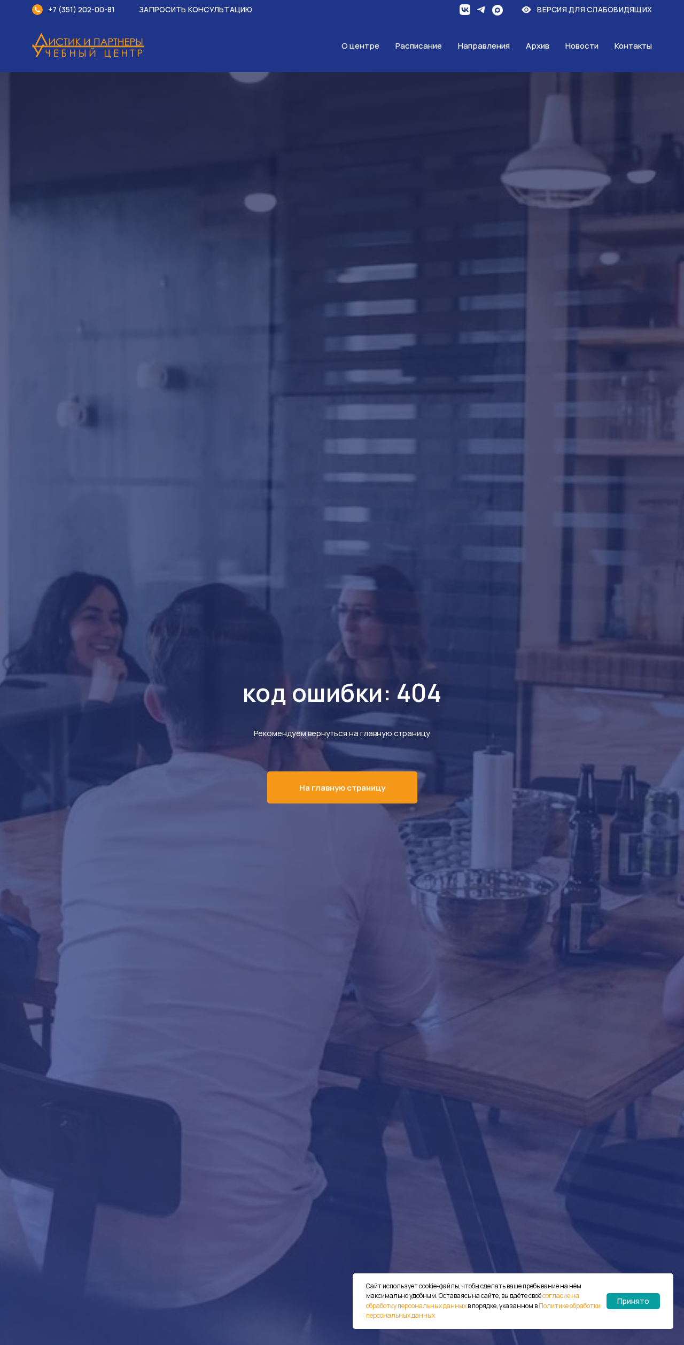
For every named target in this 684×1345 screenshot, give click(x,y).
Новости (581, 45)
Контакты (633, 45)
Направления (484, 45)
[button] (203, 9)
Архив (537, 45)
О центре (360, 45)
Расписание (418, 45)
